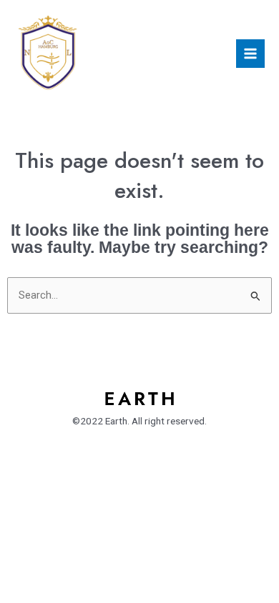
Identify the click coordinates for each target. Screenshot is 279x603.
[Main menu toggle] (250, 53)
